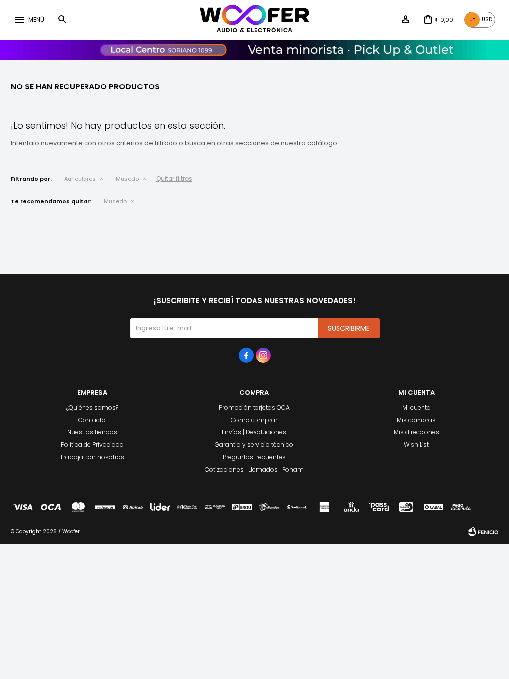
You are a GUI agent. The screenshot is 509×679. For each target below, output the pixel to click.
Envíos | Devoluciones (254, 432)
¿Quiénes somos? (92, 407)
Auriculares (80, 179)
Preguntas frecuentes (254, 457)
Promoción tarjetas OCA (254, 407)
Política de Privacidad (92, 444)
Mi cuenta (416, 407)
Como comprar (254, 420)
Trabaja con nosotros (92, 457)
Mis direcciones (416, 432)
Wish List (416, 444)
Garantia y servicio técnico (254, 444)
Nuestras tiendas (92, 432)
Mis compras (416, 420)
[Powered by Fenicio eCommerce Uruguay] (483, 531)
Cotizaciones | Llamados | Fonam (254, 469)
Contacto (92, 420)
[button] (62, 19)
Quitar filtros (174, 178)
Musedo (127, 179)
